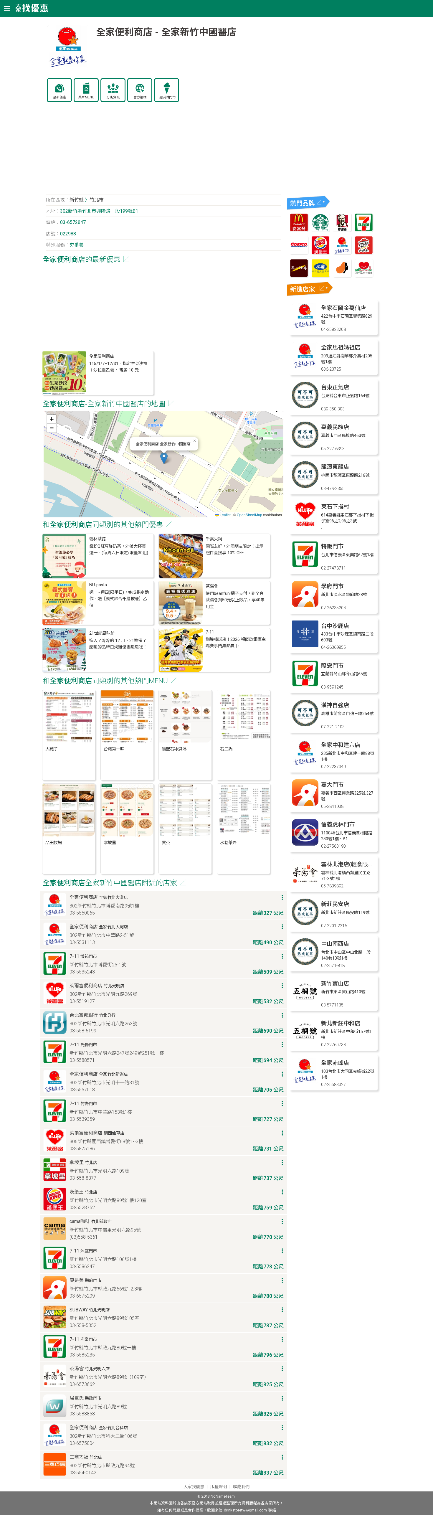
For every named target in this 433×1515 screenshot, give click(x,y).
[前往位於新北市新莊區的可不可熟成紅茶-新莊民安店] (305, 923)
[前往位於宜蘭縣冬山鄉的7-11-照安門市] (305, 685)
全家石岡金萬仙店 (343, 308)
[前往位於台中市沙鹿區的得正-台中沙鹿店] (305, 645)
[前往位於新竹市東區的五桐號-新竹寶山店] (305, 1003)
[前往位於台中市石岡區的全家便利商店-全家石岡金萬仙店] (305, 327)
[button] (164, 458)
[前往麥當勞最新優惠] (299, 230)
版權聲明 (218, 1486)
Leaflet (225, 514)
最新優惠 (59, 97)
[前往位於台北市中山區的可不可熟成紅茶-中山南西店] (305, 963)
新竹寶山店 (335, 983)
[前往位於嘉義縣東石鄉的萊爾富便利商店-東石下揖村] (305, 526)
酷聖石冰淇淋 (174, 749)
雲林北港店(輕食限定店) (351, 864)
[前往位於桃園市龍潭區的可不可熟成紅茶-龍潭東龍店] (305, 486)
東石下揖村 (335, 506)
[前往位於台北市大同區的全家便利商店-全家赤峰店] (305, 1082)
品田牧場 (53, 842)
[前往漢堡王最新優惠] (320, 252)
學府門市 (332, 586)
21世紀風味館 (102, 633)
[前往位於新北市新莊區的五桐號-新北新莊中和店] (305, 1043)
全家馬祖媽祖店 (340, 347)
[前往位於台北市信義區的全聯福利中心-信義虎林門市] (305, 844)
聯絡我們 (241, 1486)
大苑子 (51, 749)
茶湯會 (212, 586)
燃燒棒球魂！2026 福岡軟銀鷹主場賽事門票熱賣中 (236, 642)
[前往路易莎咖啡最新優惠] (342, 275)
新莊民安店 (335, 904)
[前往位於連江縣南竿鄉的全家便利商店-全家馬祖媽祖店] (305, 367)
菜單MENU (86, 97)
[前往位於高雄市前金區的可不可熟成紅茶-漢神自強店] (305, 724)
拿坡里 (110, 842)
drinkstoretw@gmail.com (245, 1510)
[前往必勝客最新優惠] (364, 252)
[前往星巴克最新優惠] (320, 230)
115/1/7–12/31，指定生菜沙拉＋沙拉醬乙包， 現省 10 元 (118, 367)
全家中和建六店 (340, 745)
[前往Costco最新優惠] (299, 252)
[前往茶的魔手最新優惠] (299, 275)
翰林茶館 (97, 539)
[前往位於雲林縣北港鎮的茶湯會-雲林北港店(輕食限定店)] (305, 884)
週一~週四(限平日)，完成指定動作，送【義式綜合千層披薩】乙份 (119, 599)
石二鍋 (226, 749)
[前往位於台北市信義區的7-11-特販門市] (305, 566)
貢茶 (166, 842)
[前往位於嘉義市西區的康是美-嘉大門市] (305, 804)
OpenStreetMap (249, 514)
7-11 (210, 632)
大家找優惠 (194, 1486)
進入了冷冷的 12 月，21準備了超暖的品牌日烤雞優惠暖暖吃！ (118, 644)
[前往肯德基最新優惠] (342, 230)
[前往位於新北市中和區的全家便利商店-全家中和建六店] (305, 764)
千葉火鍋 (214, 539)
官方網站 (139, 97)
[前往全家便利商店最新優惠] (342, 252)
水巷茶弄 (228, 842)
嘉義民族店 (335, 427)
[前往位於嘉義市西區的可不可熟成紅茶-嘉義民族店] (305, 446)
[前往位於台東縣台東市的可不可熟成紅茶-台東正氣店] (305, 407)
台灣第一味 (114, 749)
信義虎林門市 (338, 824)
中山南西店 (335, 943)
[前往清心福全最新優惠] (364, 275)
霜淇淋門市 (167, 97)
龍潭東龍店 (335, 466)
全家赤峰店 (335, 1062)
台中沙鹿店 (335, 626)
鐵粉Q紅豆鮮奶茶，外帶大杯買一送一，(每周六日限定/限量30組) (119, 549)
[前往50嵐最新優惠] (320, 275)
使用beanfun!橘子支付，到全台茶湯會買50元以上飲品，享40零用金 (235, 600)
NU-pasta (98, 584)
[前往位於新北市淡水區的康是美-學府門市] (305, 605)
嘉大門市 (332, 784)
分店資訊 (113, 97)
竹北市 (97, 200)
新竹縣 (77, 200)
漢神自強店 (335, 705)
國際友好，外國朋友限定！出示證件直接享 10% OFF (234, 549)
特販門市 (332, 546)
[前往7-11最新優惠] (364, 230)
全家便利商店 (101, 356)
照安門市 (332, 665)
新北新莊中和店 (340, 1023)
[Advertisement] (163, 151)
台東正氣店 (335, 387)
